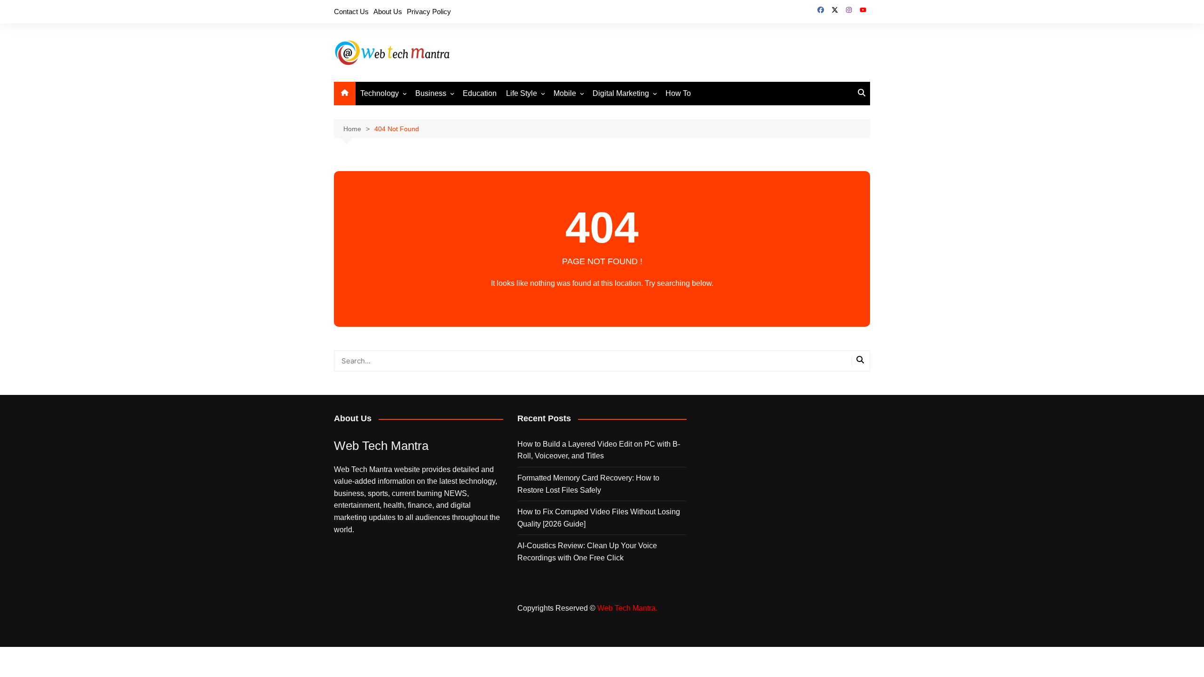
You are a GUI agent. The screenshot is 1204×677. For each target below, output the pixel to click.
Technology (379, 93)
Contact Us (351, 12)
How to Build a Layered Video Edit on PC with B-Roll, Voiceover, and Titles (598, 450)
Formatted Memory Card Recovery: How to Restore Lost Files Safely (588, 484)
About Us (387, 12)
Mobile (565, 93)
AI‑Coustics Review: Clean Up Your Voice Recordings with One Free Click (587, 552)
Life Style (521, 93)
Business (430, 93)
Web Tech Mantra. (627, 608)
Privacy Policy (429, 12)
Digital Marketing (621, 93)
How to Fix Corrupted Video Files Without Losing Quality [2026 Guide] (598, 518)
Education (480, 93)
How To (678, 93)
